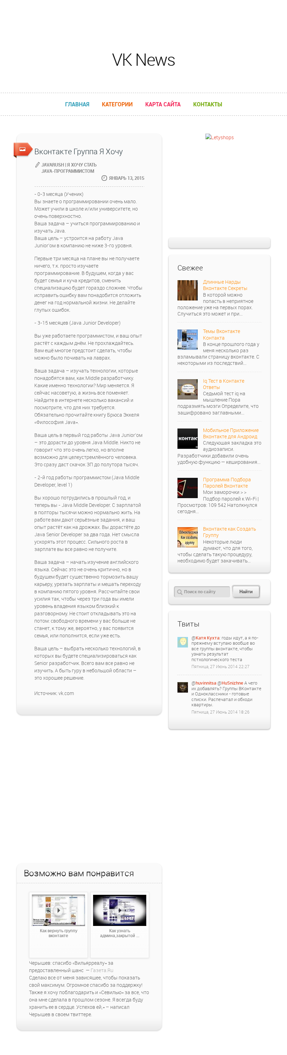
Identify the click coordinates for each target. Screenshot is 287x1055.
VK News (143, 59)
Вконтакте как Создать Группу (229, 531)
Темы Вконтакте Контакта (221, 334)
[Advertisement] (143, 15)
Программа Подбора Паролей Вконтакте (227, 482)
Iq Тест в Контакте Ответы (223, 383)
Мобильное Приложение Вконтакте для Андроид (231, 433)
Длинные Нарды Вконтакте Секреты (225, 284)
